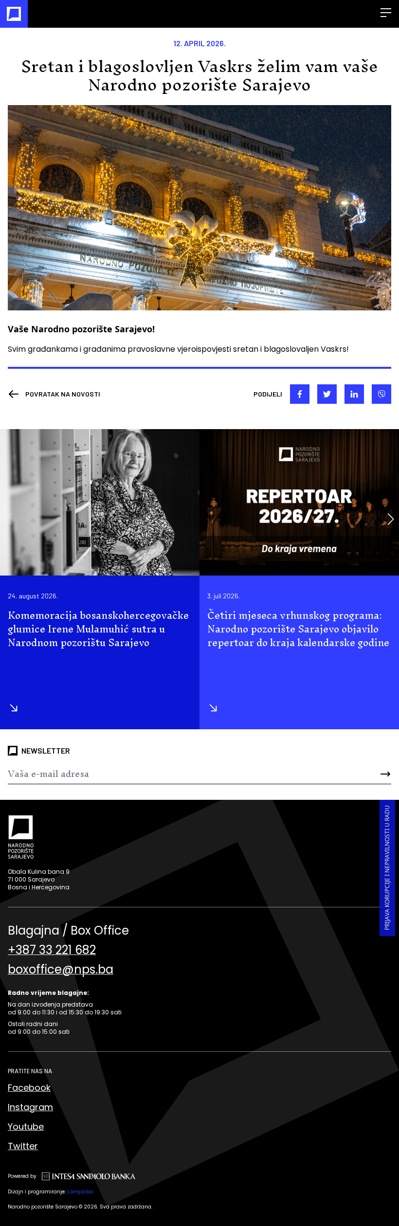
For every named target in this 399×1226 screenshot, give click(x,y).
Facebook (29, 1088)
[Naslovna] (14, 14)
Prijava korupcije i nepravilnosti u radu (387, 867)
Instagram (30, 1107)
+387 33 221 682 (52, 950)
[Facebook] (299, 394)
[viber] (381, 394)
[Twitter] (327, 394)
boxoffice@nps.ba (60, 969)
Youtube (26, 1126)
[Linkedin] (354, 394)
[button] (390, 519)
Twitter (23, 1146)
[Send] (359, 774)
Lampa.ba (80, 1191)
